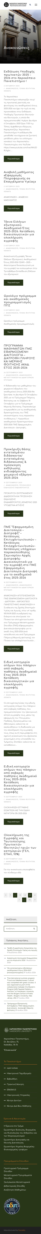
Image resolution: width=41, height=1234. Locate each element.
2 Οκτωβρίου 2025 (12, 86)
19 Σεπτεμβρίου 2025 (13, 482)
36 (30, 900)
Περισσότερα (13, 159)
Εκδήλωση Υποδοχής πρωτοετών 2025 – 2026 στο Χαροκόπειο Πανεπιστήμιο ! (20, 76)
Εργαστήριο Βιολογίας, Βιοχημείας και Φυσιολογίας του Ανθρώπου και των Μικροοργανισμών (20, 1133)
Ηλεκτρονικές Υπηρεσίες (18, 1095)
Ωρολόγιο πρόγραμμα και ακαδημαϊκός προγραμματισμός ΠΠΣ (20, 300)
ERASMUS (11, 1090)
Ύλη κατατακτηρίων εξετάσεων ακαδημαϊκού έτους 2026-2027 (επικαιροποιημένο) (19, 970)
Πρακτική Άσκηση (15, 1084)
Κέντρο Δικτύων (14, 1101)
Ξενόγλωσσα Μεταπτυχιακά (17, 1182)
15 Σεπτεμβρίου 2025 (13, 692)
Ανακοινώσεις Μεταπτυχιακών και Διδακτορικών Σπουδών (19, 377)
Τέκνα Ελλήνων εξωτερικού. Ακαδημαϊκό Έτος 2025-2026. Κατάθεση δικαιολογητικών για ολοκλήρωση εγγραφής (19, 231)
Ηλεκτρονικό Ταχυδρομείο (19, 1073)
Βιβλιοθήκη (12, 1079)
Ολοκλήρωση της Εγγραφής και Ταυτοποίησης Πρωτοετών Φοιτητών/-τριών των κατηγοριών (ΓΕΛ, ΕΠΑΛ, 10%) (20, 845)
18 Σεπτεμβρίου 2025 (13, 582)
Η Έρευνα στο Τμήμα (13, 1126)
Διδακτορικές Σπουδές (14, 1186)
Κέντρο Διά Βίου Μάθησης (19, 1106)
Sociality (21, 1230)
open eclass (12, 1068)
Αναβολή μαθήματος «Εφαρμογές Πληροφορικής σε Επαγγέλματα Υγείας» (20, 177)
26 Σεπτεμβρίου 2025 (13, 372)
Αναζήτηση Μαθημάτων (15, 1190)
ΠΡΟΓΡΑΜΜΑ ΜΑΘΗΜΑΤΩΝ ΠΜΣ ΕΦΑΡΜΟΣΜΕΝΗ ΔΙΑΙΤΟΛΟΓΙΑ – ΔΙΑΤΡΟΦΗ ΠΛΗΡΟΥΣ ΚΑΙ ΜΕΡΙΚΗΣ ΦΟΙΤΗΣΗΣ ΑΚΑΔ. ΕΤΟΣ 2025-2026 (19, 356)
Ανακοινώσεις (12, 88)
